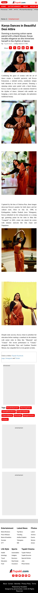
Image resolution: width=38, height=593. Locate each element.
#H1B (16, 9)
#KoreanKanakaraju (26, 9)
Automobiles (15, 552)
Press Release (5, 534)
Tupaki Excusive (26, 555)
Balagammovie (28, 415)
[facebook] (10, 47)
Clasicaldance (7, 415)
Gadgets (14, 555)
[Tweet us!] (16, 575)
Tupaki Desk (8, 43)
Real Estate (15, 561)
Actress (5, 419)
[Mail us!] (29, 575)
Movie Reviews (5, 532)
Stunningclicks (25, 408)
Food (2, 564)
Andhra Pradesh (21, 537)
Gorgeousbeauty (23, 412)
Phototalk (18, 415)
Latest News (22, 528)
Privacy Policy (26, 584)
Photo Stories (26, 564)
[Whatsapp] (18, 47)
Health (3, 552)
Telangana (20, 540)
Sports (14, 549)
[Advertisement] (19, 386)
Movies (33, 540)
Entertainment (14, 6)
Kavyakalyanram (13, 408)
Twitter (17, 358)
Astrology (4, 555)
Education (4, 561)
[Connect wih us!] (23, 575)
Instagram (9, 358)
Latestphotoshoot (8, 412)
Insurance (15, 564)
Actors (33, 543)
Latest (33, 532)
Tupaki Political (26, 552)
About (5, 584)
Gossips (3, 540)
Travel (3, 558)
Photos (34, 528)
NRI (18, 543)
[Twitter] (14, 47)
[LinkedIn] (23, 47)
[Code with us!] (26, 575)
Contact (10, 584)
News (25, 6)
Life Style (5, 549)
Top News (20, 532)
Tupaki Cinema (28, 549)
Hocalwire (23, 587)
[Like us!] (13, 575)
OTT (2, 543)
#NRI (10, 9)
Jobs (23, 561)
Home (3, 6)
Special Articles (26, 558)
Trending (19, 534)
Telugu (4, 2)
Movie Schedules (6, 537)
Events (33, 537)
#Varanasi (4, 9)
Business (14, 558)
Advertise (17, 584)
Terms (34, 584)
